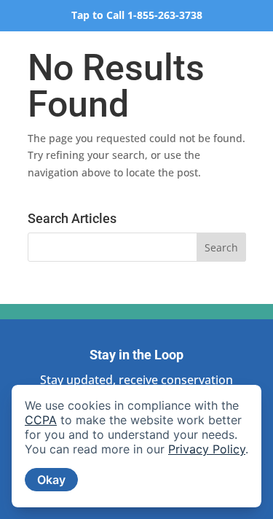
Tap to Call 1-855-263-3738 (136, 15)
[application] (136, 446)
